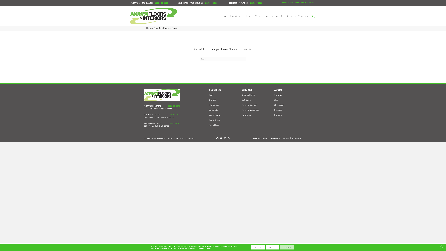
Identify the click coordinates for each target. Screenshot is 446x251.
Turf (225, 16)
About (303, 3)
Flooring (235, 16)
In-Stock (257, 16)
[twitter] (225, 138)
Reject (272, 247)
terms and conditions (187, 248)
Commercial (271, 16)
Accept (258, 247)
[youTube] (221, 138)
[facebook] (217, 138)
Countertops (288, 16)
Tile (246, 16)
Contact (310, 3)
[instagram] (228, 138)
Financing (284, 3)
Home (149, 28)
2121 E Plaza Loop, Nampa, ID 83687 (158, 108)
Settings (287, 247)
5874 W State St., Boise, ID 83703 (156, 126)
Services (303, 16)
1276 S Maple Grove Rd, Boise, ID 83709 (159, 117)
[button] (241, 16)
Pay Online (294, 3)
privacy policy (168, 248)
